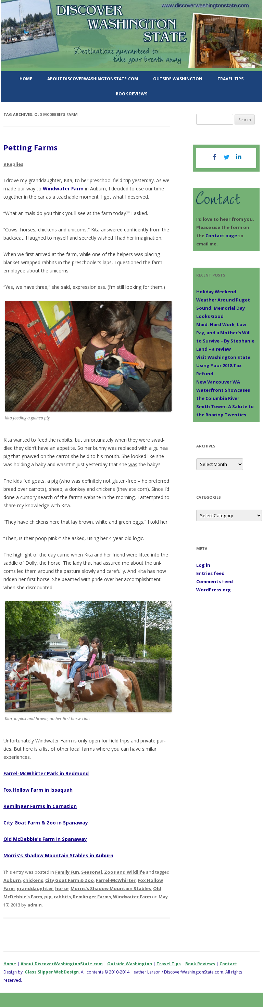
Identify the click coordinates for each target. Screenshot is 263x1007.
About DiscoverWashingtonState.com (92, 79)
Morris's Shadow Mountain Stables (111, 888)
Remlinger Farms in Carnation (40, 806)
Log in (203, 565)
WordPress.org (213, 590)
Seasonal (91, 872)
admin (34, 905)
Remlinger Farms (92, 897)
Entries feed (210, 573)
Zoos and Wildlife (124, 872)
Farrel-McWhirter (116, 880)
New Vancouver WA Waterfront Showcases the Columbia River (223, 390)
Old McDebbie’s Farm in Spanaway (45, 839)
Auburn (12, 880)
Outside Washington (177, 79)
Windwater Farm (64, 188)
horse (61, 888)
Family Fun (67, 872)
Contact (228, 964)
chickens (33, 880)
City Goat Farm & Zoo (69, 880)
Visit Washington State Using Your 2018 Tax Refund (223, 365)
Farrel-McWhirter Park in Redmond (46, 773)
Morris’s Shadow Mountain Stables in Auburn (58, 855)
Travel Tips (230, 79)
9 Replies (13, 164)
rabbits (62, 897)
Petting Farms (30, 147)
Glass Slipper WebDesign (52, 972)
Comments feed (214, 581)
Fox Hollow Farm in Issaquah (38, 790)
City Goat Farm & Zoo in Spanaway (45, 822)
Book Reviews (131, 94)
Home (26, 79)
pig (48, 897)
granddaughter (35, 888)
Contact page (221, 235)
